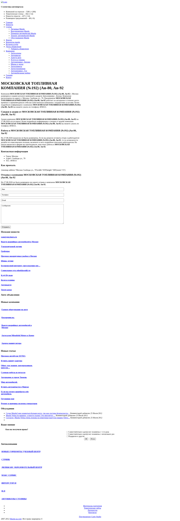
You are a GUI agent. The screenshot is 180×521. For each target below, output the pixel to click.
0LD (3, 491)
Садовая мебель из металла (13, 372)
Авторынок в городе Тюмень (14, 377)
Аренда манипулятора (11, 343)
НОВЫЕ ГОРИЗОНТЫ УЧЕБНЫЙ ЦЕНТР (21, 451)
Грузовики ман (7, 399)
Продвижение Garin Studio (90, 517)
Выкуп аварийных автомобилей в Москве (19, 242)
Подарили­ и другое (76, 436)
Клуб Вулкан (7, 275)
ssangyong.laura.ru (9, 237)
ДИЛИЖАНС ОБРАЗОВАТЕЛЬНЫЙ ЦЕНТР (21, 467)
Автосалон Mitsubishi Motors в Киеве (17, 335)
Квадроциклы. (8, 317)
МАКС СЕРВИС (9, 475)
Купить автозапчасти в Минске (15, 387)
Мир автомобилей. (9, 382)
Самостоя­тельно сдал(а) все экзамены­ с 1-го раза (88, 432)
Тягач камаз (6, 290)
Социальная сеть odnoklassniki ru (15, 270)
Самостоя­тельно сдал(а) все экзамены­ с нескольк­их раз (91, 434)
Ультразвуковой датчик (11, 246)
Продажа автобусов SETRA (13, 356)
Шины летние (7, 261)
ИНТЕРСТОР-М (8, 483)
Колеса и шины (8, 280)
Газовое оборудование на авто (14, 310)
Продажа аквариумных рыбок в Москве (19, 256)
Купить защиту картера (11, 361)
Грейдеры (5, 251)
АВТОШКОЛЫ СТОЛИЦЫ (14, 499)
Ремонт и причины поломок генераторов (19, 403)
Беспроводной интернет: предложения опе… (20, 266)
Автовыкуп (6, 285)
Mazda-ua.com (15, 519)
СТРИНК (5, 459)
